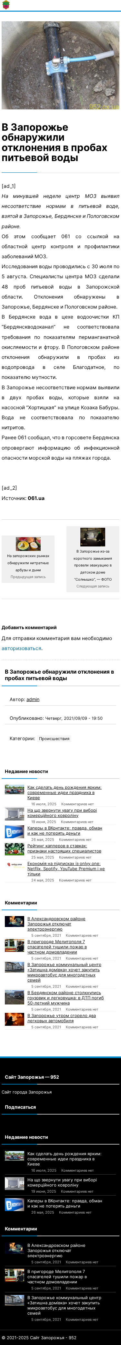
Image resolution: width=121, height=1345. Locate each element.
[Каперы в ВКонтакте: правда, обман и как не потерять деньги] (14, 831)
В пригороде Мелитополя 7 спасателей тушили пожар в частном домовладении (57, 946)
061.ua (36, 498)
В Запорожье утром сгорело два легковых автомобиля (61, 1018)
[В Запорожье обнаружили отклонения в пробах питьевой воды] (60, 65)
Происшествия (54, 738)
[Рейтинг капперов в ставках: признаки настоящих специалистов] (14, 849)
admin (32, 699)
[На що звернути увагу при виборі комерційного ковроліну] (14, 814)
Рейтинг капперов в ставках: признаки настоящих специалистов (64, 848)
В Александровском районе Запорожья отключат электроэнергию (56, 924)
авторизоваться (21, 648)
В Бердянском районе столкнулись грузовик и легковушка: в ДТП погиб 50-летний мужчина (65, 997)
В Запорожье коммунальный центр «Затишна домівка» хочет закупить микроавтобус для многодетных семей (64, 972)
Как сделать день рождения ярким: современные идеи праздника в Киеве (64, 792)
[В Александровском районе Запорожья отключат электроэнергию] (14, 921)
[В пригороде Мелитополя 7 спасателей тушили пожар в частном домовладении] (14, 945)
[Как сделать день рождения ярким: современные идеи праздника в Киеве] (14, 789)
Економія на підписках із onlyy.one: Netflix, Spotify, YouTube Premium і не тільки (66, 868)
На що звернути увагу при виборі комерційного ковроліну (62, 813)
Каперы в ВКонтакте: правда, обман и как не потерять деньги (64, 830)
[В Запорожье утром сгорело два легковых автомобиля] (14, 1019)
